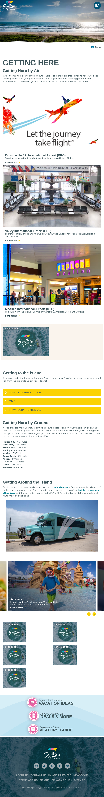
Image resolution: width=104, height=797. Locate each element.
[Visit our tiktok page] (44, 766)
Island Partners (59, 775)
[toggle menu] (97, 5)
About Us (22, 775)
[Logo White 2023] (52, 754)
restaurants (92, 490)
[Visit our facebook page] (59, 766)
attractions (9, 493)
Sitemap (79, 780)
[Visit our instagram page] (36, 766)
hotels (81, 490)
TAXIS (12, 401)
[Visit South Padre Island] (9, 6)
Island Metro (61, 487)
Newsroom (80, 775)
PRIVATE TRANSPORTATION (25, 392)
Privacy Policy (62, 780)
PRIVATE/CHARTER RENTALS (25, 410)
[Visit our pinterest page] (67, 766)
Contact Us (38, 775)
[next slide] (94, 614)
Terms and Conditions (34, 780)
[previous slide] (89, 614)
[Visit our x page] (52, 766)
